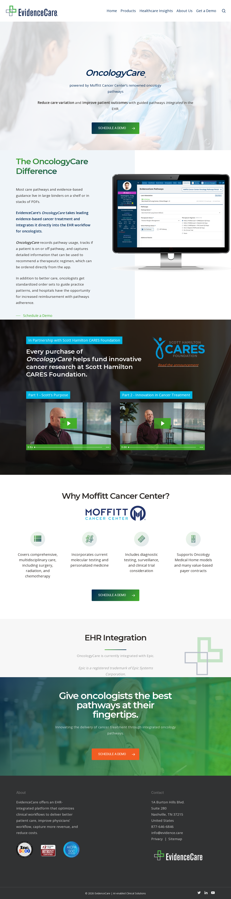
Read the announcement (178, 365)
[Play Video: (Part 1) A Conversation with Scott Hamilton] (68, 423)
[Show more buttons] (107, 447)
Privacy (157, 839)
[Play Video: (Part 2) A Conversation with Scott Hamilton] (162, 423)
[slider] (68, 447)
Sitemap (175, 839)
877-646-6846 (162, 826)
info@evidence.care (167, 832)
